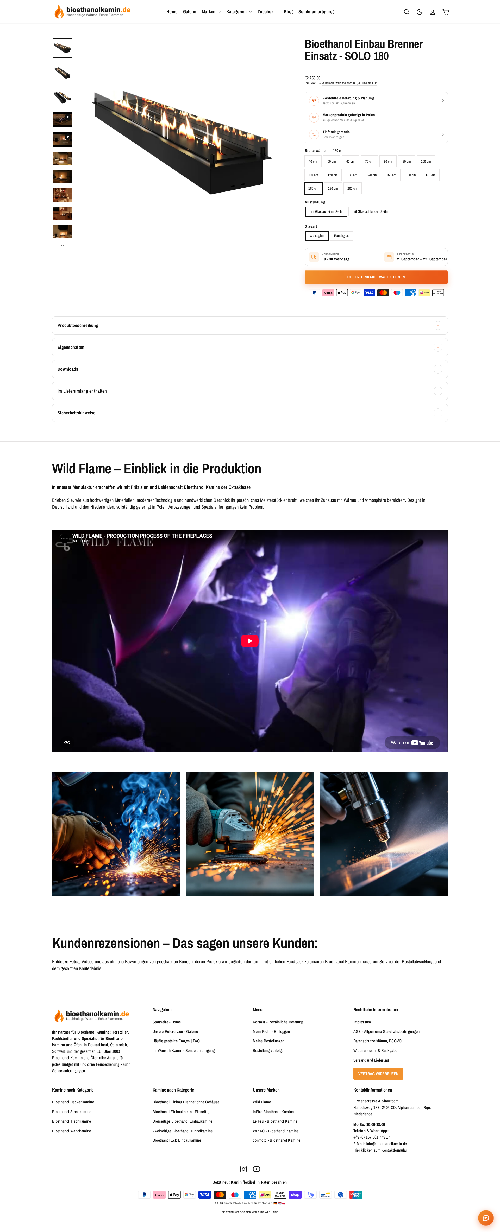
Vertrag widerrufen (378, 1073)
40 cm (313, 161)
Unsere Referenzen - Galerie (175, 1031)
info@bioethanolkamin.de (386, 1143)
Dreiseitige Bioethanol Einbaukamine (183, 1121)
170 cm (431, 174)
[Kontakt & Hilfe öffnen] (486, 1218)
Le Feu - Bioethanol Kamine (275, 1121)
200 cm (352, 188)
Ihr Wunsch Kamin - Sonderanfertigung (184, 1050)
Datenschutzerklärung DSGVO (377, 1041)
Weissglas (317, 235)
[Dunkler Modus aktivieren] (419, 11)
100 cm (426, 161)
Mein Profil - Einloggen (271, 1031)
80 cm (388, 161)
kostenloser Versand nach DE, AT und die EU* (349, 83)
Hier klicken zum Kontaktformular (380, 1150)
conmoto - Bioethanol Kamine (276, 1140)
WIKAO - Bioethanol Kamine (276, 1131)
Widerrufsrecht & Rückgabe (375, 1050)
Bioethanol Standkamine (71, 1111)
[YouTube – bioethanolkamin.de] (256, 1169)
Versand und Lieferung (371, 1060)
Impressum (362, 1022)
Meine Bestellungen (268, 1041)
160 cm (411, 174)
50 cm (332, 161)
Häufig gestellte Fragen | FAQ (176, 1041)
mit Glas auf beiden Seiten (371, 211)
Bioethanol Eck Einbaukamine (177, 1140)
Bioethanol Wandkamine (71, 1131)
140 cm (372, 174)
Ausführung (315, 202)
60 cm (350, 161)
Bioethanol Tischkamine (71, 1121)
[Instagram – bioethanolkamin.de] (243, 1169)
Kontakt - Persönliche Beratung (278, 1022)
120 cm (333, 174)
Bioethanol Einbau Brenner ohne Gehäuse (186, 1102)
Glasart (311, 226)
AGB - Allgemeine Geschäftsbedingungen (386, 1031)
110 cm (313, 174)
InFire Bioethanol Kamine (273, 1111)
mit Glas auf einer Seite (326, 211)
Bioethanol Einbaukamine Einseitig (181, 1111)
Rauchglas (341, 235)
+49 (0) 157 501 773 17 (371, 1137)
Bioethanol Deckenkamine (73, 1102)
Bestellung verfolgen (269, 1050)
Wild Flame (262, 1102)
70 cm (369, 161)
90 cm (407, 161)
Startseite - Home (167, 1022)
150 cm (391, 174)
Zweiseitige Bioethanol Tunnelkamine (183, 1131)
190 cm (333, 188)
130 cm (352, 174)
